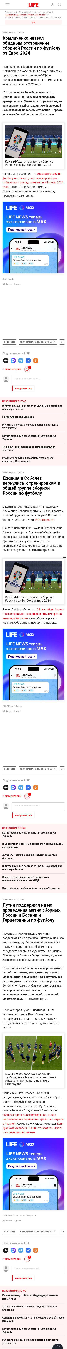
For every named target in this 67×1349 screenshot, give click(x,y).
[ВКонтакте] (28, 360)
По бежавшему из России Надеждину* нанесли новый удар (30, 1297)
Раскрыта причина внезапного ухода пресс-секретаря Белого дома (28, 459)
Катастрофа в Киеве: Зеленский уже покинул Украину (29, 437)
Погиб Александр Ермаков (18, 417)
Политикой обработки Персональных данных (25, 14)
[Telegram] (21, 360)
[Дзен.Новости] (6, 360)
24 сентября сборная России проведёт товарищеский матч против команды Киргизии (33, 613)
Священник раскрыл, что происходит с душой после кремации (33, 1319)
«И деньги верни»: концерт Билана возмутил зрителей (28, 448)
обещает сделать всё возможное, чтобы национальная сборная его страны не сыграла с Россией (33, 1119)
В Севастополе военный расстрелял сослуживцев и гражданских (32, 845)
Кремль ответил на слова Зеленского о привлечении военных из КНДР (25, 878)
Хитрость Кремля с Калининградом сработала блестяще (29, 856)
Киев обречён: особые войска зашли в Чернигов (31, 888)
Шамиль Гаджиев (13, 284)
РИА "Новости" (44, 520)
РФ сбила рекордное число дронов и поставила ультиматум (30, 426)
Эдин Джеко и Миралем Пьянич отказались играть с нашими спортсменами (33, 1128)
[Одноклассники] (36, 360)
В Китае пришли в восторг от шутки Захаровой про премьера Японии (32, 407)
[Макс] (13, 360)
